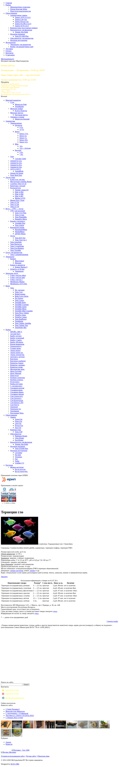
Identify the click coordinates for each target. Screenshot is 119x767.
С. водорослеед (16, 386)
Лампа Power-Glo (22, 22)
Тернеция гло (15, 409)
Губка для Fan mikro (18, 275)
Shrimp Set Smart (16, 173)
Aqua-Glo (18, 419)
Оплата (8, 51)
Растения (9, 465)
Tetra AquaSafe (16, 242)
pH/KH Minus (20, 234)
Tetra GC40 (14, 205)
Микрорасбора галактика (20, 7)
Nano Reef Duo (16, 175)
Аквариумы (10, 121)
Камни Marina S (21, 267)
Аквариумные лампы (18, 15)
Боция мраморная (17, 344)
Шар (16, 144)
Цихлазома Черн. (17, 413)
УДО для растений (17, 211)
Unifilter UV (19, 463)
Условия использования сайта (13, 756)
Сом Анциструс (16, 396)
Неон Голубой (15, 371)
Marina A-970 (20, 198)
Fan (16, 459)
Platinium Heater (21, 436)
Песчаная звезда (21, 115)
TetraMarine (19, 107)
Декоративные (16, 123)
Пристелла (14, 375)
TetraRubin (19, 321)
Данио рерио (15, 350)
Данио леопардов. (17, 355)
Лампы (13, 417)
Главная (9, 3)
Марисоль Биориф (22, 119)
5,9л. (21, 152)
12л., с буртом (25, 148)
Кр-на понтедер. (21, 471)
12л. (21, 146)
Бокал (17, 132)
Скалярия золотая (17, 388)
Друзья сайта (31, 756)
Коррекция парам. (17, 227)
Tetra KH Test (20, 238)
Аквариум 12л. (16, 161)
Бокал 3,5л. (24, 134)
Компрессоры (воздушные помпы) (24, 28)
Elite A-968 (19, 194)
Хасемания (14, 411)
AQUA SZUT (15, 169)
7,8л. (21, 154)
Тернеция (14, 407)
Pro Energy (19, 298)
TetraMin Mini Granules (24, 311)
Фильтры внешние (17, 34)
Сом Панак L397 (16, 403)
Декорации (10, 257)
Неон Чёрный (15, 373)
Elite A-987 (19, 196)
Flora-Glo (18, 421)
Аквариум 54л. (16, 167)
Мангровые (19, 261)
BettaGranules (20, 294)
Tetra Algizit (19, 225)
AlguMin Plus (20, 223)
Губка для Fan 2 (16, 280)
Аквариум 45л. (16, 165)
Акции (8, 742)
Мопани (18, 263)
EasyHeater (19, 440)
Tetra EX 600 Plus (21, 36)
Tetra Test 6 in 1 (21, 240)
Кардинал (14, 359)
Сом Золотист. (16, 398)
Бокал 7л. (23, 138)
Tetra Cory (19, 292)
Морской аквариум (13, 100)
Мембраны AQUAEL (18, 284)
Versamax (18, 457)
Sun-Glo (18, 428)
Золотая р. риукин (17, 357)
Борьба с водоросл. (17, 221)
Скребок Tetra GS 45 (18, 184)
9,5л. (21, 127)
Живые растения (16, 467)
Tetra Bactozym (16, 244)
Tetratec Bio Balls (21, 32)
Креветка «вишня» (17, 365)
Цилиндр (18, 125)
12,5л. (22, 129)
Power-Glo (19, 426)
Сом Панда (14, 405)
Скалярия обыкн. (17, 392)
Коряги (13, 259)
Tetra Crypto (19, 215)
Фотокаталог (11, 42)
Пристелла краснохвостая (20, 11)
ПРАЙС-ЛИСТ (16, 332)
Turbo (17, 461)
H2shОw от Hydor (17, 269)
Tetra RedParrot (20, 319)
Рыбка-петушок (16, 384)
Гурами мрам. (15, 348)
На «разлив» (20, 290)
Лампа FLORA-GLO (23, 24)
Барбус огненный (17, 338)
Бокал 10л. (24, 140)
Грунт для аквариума (14, 252)
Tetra (12, 157)
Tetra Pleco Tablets (22, 313)
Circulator (18, 453)
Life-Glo (18, 423)
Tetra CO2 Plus (20, 213)
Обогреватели (15, 434)
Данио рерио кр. (16, 353)
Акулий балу (15, 334)
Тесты (12, 236)
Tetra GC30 (14, 202)
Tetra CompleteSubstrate (19, 255)
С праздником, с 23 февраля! (17, 713)
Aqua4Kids (19, 171)
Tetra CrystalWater (17, 246)
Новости (9, 744)
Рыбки (8, 5)
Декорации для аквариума (20, 45)
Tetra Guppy (19, 300)
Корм (8, 286)
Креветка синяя (16, 367)
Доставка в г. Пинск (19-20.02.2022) (20, 715)
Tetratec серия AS (21, 190)
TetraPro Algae (20, 315)
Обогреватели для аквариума (21, 38)
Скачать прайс (112, 621)
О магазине (10, 55)
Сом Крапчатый (16, 401)
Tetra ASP (18, 432)
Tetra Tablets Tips (21, 325)
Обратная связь (43, 756)
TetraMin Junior (21, 307)
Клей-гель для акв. (17, 179)
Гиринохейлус (16, 346)
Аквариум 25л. (16, 163)
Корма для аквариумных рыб (21, 47)
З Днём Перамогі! (13, 709)
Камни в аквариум (17, 265)
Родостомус (15, 382)
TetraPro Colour (21, 317)
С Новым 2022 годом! (14, 718)
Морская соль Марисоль (15, 711)
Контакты (9, 53)
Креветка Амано (16, 363)
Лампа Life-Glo (21, 20)
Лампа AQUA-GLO (23, 17)
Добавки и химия (17, 117)
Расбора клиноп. (16, 380)
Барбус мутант (16, 336)
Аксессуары (10, 177)
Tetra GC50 (14, 207)
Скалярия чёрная (17, 394)
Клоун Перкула (21, 111)
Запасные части (12, 273)
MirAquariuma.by (7, 59)
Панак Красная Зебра (18, 9)
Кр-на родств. (20, 469)
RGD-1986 (15, 764)
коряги (32, 571)
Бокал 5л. (23, 136)
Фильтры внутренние (18, 40)
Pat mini (18, 455)
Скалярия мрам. (16, 390)
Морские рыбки (16, 109)
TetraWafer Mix (20, 328)
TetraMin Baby (20, 303)
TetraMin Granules (22, 305)
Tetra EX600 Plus (21, 448)
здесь (55, 611)
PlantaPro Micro (21, 219)
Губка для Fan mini (17, 277)
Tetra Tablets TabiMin (23, 323)
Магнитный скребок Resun (21, 182)
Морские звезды (16, 113)
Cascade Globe (20, 159)
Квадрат (18, 150)
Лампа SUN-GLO (22, 26)
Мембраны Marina (17, 282)
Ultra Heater (19, 438)
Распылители (15, 188)
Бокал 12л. (24, 142)
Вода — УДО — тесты (14, 209)
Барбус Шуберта (16, 342)
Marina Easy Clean (17, 200)
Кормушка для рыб (17, 186)
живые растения (16, 571)
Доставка (9, 49)
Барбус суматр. (16, 340)
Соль (12, 102)
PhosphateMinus (21, 230)
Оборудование (11, 13)
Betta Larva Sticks (21, 296)
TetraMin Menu (20, 309)
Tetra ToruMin (15, 250)
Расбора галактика (17, 378)
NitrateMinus (20, 232)
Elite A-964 (19, 192)
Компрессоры (15, 430)
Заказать (4, 577)
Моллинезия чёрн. (17, 369)
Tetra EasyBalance (17, 248)
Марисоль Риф (20, 104)
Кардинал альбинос (18, 361)
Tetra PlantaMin (21, 217)
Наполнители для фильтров (21, 30)
